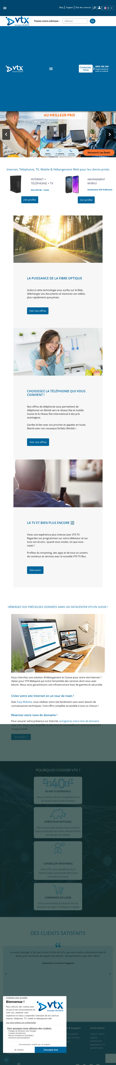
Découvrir (35, 570)
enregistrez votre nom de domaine (79, 721)
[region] (58, 134)
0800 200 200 (102, 66)
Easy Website (24, 702)
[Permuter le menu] (51, 69)
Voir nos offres (37, 310)
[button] (4, 7)
